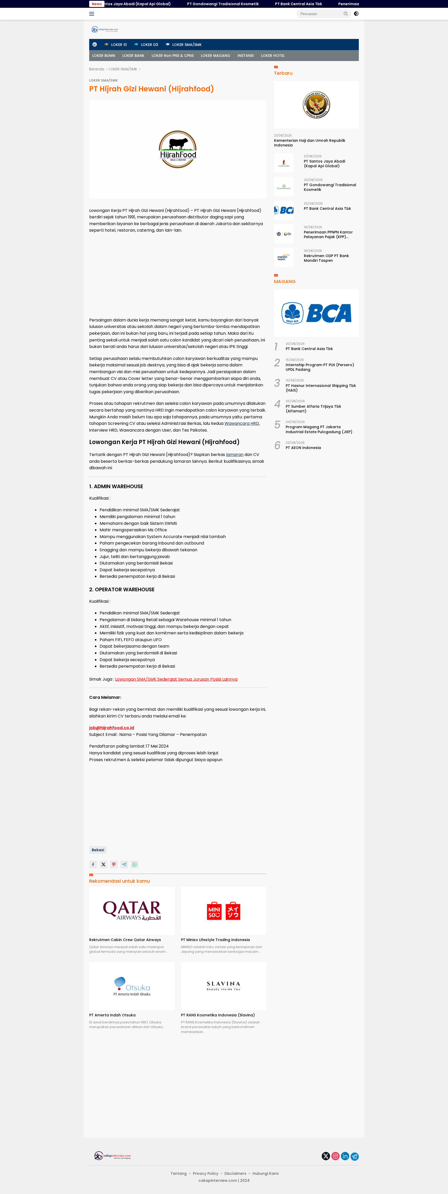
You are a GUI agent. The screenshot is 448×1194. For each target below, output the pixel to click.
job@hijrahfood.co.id (111, 728)
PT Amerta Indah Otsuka (112, 1015)
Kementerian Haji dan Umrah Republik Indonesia (309, 143)
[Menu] (92, 13)
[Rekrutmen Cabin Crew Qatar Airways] (132, 911)
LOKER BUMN (103, 55)
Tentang (179, 1173)
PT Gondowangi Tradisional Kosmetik (200, 4)
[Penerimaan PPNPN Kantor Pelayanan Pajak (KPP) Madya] (283, 234)
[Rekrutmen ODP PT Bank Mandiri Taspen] (283, 257)
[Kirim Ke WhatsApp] (134, 864)
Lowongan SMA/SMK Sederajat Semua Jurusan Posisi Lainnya (176, 679)
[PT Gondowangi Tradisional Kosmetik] (283, 186)
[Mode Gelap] (356, 13)
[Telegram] (355, 1156)
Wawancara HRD (242, 423)
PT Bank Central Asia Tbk (276, 4)
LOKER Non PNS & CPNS (173, 55)
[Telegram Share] (124, 864)
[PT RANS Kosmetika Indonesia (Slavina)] (224, 986)
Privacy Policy (205, 1173)
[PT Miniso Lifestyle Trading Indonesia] (224, 911)
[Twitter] (326, 1156)
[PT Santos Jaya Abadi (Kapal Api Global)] (283, 163)
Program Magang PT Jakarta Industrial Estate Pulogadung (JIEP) (319, 429)
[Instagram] (335, 1156)
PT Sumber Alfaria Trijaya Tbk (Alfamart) (313, 408)
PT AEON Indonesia (303, 448)
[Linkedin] (345, 1156)
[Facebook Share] (93, 864)
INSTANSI (245, 55)
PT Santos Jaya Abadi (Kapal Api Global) (109, 4)
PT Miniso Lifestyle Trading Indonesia (215, 939)
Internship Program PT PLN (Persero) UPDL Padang (320, 367)
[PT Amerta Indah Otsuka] (132, 986)
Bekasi (98, 850)
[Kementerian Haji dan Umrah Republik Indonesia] (316, 105)
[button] (346, 13)
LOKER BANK (133, 55)
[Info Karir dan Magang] (104, 29)
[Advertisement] (177, 275)
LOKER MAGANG (215, 55)
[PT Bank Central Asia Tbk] (283, 210)
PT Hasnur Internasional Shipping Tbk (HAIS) (321, 388)
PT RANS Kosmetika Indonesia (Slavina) (218, 1015)
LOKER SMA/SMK (103, 80)
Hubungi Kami (265, 1173)
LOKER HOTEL (273, 55)
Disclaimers (235, 1173)
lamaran (234, 455)
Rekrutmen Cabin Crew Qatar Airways (125, 939)
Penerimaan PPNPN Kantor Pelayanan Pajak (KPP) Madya (328, 234)
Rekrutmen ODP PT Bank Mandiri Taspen (326, 258)
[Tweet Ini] (103, 864)
